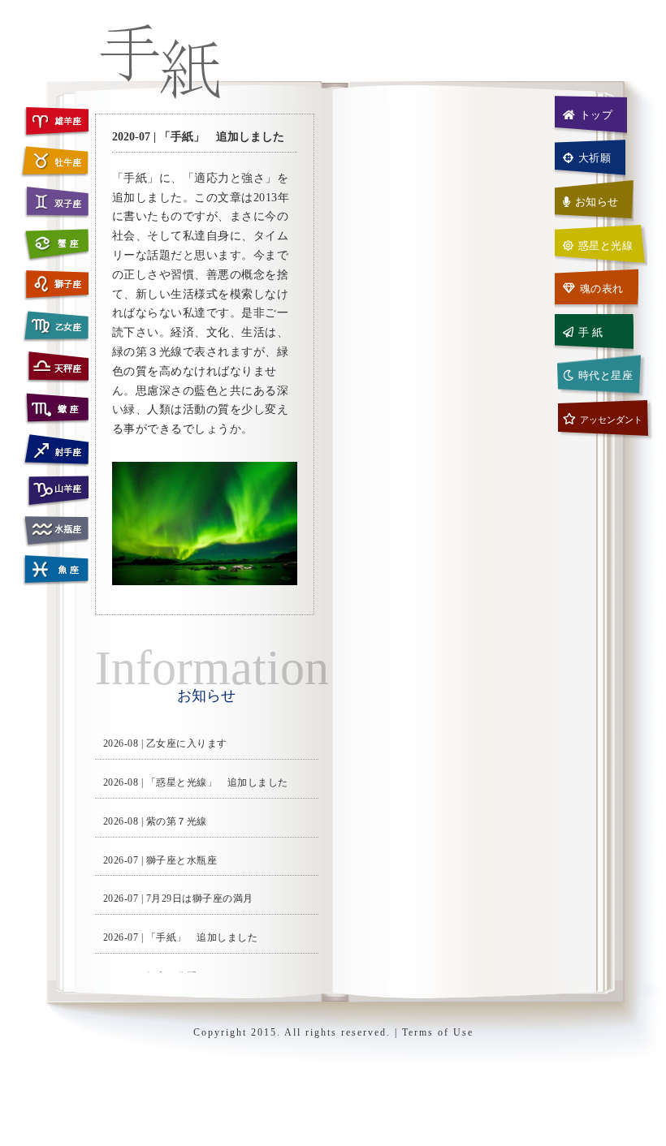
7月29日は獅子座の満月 (199, 898)
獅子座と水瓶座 (182, 860)
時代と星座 (606, 375)
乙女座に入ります (186, 743)
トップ (596, 115)
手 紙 (590, 332)
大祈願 (595, 158)
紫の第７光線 (176, 821)
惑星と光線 (606, 245)
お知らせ (597, 202)
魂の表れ (602, 288)
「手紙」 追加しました (202, 937)
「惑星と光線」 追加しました (217, 782)
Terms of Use (438, 1032)
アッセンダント (611, 419)
